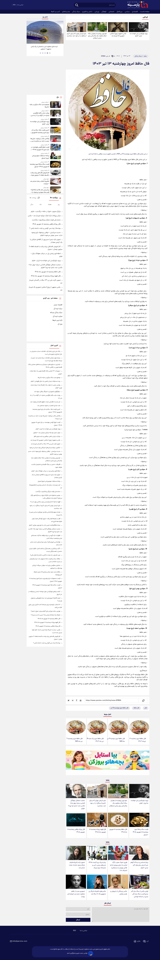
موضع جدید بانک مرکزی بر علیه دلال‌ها (39, 105)
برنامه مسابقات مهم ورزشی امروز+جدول (40, 157)
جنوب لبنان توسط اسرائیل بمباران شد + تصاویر (46, 433)
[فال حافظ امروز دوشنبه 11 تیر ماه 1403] (118, 727)
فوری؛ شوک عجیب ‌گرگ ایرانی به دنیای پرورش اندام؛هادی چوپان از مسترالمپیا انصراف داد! (118, 866)
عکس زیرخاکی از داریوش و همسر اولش (118, 892)
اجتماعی (112, 11)
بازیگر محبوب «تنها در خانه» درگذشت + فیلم (46, 211)
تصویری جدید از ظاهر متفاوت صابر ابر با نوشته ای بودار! (76, 894)
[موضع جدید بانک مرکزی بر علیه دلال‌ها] (55, 104)
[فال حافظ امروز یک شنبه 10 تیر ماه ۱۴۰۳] (97, 727)
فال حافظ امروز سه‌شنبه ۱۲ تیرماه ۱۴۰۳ (137, 740)
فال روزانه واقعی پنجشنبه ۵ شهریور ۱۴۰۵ (76, 830)
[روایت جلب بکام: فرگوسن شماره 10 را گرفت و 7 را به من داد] (55, 113)
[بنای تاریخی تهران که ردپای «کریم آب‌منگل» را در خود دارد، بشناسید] (76, 27)
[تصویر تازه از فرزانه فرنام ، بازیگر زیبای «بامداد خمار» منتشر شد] (76, 853)
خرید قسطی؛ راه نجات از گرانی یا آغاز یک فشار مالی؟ (45, 555)
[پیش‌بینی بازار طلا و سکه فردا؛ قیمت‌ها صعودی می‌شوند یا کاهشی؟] (55, 190)
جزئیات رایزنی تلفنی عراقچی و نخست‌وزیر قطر (47, 436)
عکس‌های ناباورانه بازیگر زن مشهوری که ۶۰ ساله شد (97, 892)
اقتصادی (135, 11)
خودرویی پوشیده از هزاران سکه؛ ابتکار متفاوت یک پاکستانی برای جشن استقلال (97, 36)
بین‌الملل (120, 11)
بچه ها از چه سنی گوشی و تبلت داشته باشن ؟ (45, 228)
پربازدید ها (54, 197)
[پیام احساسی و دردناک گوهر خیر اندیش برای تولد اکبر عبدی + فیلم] (139, 853)
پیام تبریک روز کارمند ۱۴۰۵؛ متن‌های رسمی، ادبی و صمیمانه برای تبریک (97, 865)
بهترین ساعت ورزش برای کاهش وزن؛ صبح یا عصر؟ (45, 611)
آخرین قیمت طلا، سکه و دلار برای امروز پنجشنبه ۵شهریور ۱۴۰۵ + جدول (40, 131)
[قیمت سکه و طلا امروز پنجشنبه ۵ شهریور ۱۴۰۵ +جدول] (139, 820)
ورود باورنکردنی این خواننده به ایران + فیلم (138, 35)
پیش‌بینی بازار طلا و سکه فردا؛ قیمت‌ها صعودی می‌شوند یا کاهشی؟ (40, 191)
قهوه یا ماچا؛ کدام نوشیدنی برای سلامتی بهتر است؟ (45, 502)
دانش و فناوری (87, 11)
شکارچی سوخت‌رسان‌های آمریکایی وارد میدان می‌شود (44, 448)
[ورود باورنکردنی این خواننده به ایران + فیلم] (138, 27)
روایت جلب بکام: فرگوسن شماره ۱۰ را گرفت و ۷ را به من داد (40, 114)
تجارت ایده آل (57, 316)
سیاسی (127, 11)
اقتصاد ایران (58, 305)
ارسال (78, 920)
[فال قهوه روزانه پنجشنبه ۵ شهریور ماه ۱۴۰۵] (97, 820)
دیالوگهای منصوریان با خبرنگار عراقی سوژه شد (47, 392)
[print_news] (80, 700)
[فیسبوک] (76, 700)
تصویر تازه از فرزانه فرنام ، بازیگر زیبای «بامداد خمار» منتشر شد (77, 865)
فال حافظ (136, 708)
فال (146, 708)
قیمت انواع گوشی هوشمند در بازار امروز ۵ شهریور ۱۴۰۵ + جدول (40, 148)
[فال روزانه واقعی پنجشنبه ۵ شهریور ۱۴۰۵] (76, 820)
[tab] (49, 53)
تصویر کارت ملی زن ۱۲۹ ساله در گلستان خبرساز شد (45, 444)
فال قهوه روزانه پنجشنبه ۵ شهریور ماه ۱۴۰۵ (97, 830)
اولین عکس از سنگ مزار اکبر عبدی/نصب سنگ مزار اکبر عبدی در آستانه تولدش (139, 894)
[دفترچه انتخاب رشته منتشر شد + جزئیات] (55, 181)
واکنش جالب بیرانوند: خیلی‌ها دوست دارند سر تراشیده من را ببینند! (39, 139)
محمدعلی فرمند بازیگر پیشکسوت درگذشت (46, 220)
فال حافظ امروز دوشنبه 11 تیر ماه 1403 (116, 740)
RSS (14, 5)
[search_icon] (77, 5)
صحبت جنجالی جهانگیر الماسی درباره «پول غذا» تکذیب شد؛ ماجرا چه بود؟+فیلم (76, 804)
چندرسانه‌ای (66, 11)
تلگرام (138, 941)
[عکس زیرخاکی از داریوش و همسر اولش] (118, 882)
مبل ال (60, 324)
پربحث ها (33, 197)
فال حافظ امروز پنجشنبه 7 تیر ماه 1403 (74, 740)
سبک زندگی (76, 11)
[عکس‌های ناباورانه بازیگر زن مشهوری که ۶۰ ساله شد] (97, 882)
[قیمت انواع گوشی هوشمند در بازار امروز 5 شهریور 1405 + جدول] (55, 147)
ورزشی (97, 11)
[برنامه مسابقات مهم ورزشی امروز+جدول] (55, 155)
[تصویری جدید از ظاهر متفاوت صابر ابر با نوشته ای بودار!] (76, 882)
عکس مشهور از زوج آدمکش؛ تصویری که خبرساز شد (118, 35)
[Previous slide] (29, 32)
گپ (147, 941)
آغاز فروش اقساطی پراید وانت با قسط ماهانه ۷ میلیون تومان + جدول (39, 174)
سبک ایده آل (58, 308)
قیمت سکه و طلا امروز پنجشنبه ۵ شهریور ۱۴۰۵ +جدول (140, 832)
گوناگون (145, 17)
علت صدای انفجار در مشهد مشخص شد (48, 406)
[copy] (143, 700)
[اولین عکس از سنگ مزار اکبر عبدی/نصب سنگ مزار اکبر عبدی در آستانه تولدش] (139, 882)
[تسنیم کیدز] (107, 761)
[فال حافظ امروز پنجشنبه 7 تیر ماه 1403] (76, 727)
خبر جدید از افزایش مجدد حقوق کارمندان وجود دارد (45, 402)
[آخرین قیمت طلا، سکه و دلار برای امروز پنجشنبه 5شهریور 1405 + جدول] (55, 130)
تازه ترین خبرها (57, 320)
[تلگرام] (72, 700)
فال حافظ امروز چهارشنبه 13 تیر (119, 708)
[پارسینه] (136, 5)
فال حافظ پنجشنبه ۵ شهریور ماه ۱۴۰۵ (118, 830)
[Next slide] (61, 32)
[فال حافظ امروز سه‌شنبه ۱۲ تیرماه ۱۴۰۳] (139, 727)
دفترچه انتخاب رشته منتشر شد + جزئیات (39, 182)
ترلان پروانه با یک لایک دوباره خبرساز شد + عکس (44, 215)
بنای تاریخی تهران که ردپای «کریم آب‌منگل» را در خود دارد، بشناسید (76, 35)
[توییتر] (68, 700)
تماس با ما (20, 5)
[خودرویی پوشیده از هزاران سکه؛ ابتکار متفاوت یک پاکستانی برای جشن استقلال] (97, 27)
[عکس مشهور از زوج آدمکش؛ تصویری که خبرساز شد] (118, 27)
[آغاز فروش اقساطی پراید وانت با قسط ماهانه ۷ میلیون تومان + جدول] (55, 173)
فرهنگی (104, 11)
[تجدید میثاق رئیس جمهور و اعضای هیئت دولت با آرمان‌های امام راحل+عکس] (45, 32)
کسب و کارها (55, 11)
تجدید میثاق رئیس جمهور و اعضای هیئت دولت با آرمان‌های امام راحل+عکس (44, 47)
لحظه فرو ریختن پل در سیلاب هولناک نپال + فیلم (46, 471)
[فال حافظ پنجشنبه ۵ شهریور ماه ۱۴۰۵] (118, 820)
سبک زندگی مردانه (56, 312)
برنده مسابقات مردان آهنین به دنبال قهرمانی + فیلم (45, 381)
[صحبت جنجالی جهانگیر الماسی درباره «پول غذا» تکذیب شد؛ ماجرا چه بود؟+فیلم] (76, 791)
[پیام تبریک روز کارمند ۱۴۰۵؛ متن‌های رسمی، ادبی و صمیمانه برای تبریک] (97, 853)
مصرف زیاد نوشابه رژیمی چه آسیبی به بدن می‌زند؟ (45, 615)
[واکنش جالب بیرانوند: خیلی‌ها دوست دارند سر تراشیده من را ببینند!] (55, 138)
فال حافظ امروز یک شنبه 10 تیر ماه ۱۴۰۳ (95, 740)
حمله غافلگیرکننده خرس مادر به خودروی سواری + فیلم (44, 525)
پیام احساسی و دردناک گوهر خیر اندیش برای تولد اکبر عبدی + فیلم (139, 865)
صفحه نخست (144, 11)
